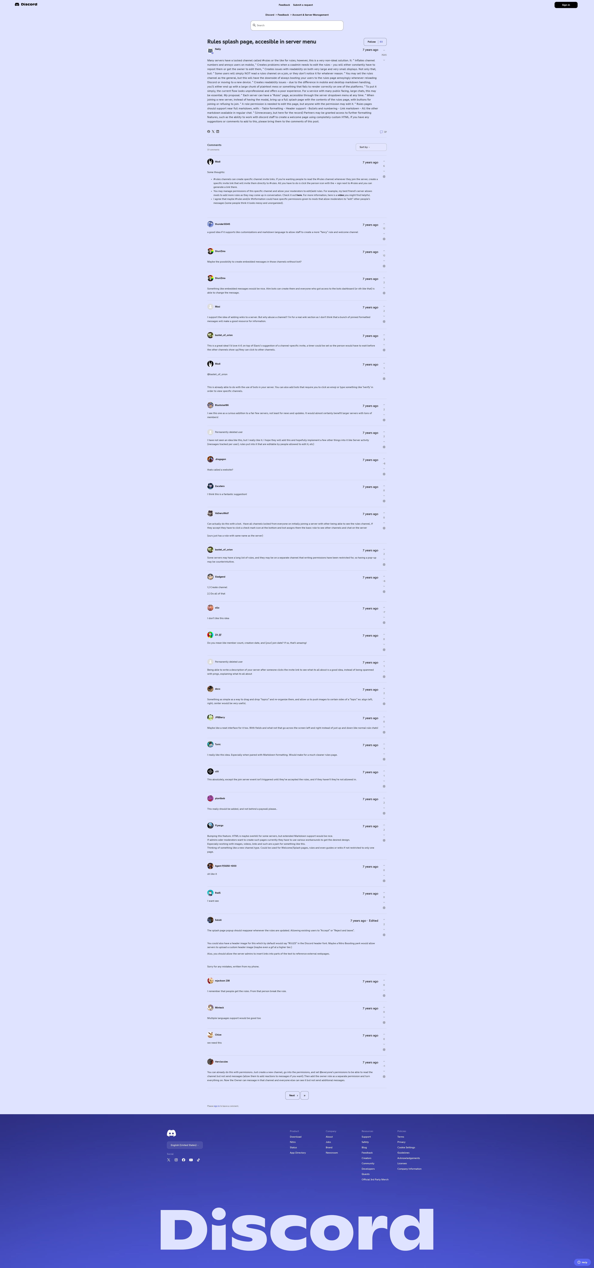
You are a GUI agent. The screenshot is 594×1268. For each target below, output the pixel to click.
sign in (217, 1106)
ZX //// (218, 635)
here (299, 195)
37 (385, 132)
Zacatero (220, 486)
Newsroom (332, 1153)
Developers (368, 1169)
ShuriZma (220, 251)
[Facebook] (208, 131)
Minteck (219, 1008)
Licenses (402, 1163)
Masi (217, 307)
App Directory (298, 1153)
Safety (365, 1142)
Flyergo (219, 825)
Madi (217, 162)
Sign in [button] (566, 5)
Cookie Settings (406, 1147)
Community (368, 1163)
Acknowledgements (408, 1158)
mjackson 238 (222, 981)
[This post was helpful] (384, 50)
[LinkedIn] (217, 131)
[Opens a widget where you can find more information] (582, 1262)
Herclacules (221, 1062)
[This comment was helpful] (384, 161)
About (329, 1137)
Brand (329, 1147)
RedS (218, 893)
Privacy (401, 1142)
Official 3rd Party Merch (375, 1179)
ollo (217, 608)
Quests (366, 1174)
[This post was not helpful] (384, 60)
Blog (364, 1147)
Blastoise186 (222, 405)
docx (217, 689)
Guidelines (403, 1153)
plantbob (220, 798)
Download (295, 1137)
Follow (372, 42)
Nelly (218, 49)
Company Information (409, 1169)
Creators (366, 1158)
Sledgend (220, 577)
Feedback (284, 5)
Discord (269, 15)
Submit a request (303, 5)
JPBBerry (220, 717)
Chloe (218, 1035)
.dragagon (220, 459)
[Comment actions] (384, 176)
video (341, 195)
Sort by (364, 147)
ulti (217, 771)
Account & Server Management (310, 15)
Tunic (218, 744)
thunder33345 (222, 224)
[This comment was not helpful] (384, 171)
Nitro (293, 1142)
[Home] (26, 5)
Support (366, 1137)
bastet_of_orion (224, 335)
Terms (400, 1137)
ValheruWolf (222, 513)
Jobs (328, 1142)
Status (293, 1147)
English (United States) (184, 1145)
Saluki (218, 920)
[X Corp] (213, 131)
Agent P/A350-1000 (226, 866)
